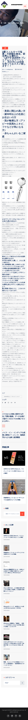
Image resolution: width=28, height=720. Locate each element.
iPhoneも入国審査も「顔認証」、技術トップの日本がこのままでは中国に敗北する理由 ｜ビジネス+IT (14, 625)
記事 (5, 23)
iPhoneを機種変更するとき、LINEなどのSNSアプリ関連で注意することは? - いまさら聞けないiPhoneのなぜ (14, 571)
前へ (3, 411)
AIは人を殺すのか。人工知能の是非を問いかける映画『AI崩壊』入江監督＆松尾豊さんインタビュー (14, 589)
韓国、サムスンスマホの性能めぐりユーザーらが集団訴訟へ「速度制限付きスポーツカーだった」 (14, 663)
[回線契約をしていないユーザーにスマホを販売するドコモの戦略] (13, 486)
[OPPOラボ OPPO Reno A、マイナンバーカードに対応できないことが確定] (13, 458)
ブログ (6, 683)
